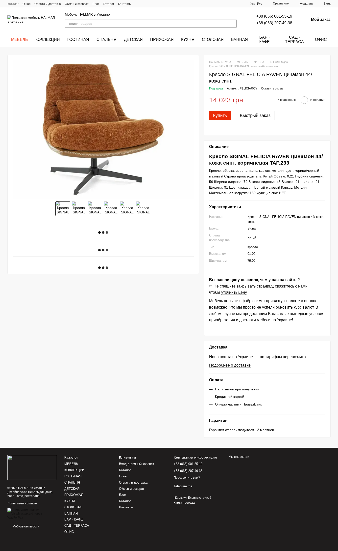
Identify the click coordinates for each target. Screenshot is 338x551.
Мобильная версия (25, 526)
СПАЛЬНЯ (107, 39)
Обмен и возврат (77, 4)
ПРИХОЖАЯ (162, 39)
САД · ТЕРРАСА (294, 39)
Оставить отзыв (272, 88)
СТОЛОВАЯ (213, 39)
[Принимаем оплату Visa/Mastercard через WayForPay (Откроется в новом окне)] (32, 513)
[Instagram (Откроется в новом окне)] (138, 4)
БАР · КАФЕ (264, 39)
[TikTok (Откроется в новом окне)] (144, 4)
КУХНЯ (187, 39)
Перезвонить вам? (187, 477)
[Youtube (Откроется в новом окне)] (156, 4)
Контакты (124, 4)
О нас (26, 4)
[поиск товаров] (233, 24)
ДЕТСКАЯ (133, 39)
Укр (252, 3)
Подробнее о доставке (230, 365)
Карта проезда (184, 502)
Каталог (13, 4)
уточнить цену (234, 292)
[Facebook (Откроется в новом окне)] (150, 4)
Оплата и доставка (47, 4)
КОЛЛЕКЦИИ (47, 39)
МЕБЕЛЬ (19, 39)
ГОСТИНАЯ (78, 39)
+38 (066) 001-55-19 (274, 16)
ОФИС (321, 39)
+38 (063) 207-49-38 (274, 23)
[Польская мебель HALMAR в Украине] (32, 467)
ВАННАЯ (239, 39)
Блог (96, 4)
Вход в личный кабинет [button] (136, 464)
